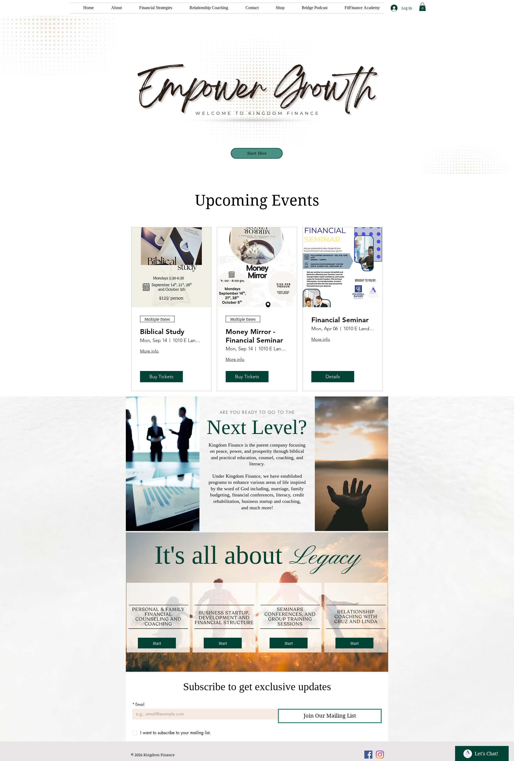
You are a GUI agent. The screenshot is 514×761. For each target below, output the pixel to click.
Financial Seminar (340, 320)
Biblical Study (162, 332)
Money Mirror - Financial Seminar (254, 336)
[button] (151, 8)
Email (138, 704)
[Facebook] (368, 755)
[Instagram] (380, 755)
